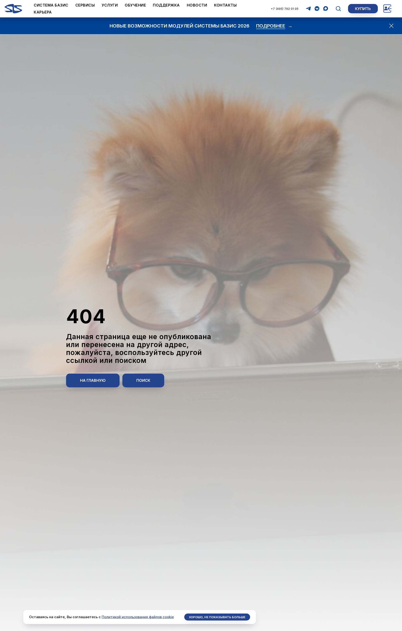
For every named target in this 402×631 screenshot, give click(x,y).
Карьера (43, 12)
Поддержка (166, 5)
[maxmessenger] (325, 8)
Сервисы (85, 5)
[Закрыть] (391, 26)
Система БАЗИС (51, 5)
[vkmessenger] (317, 8)
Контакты (225, 5)
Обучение (135, 5)
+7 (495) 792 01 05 (284, 8)
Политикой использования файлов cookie (138, 617)
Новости (197, 5)
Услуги (110, 5)
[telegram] (308, 8)
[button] (338, 8)
